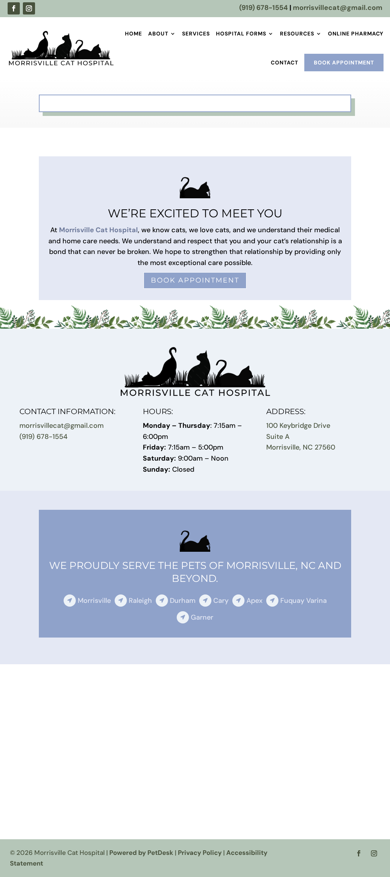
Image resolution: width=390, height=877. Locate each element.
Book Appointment (344, 62)
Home (133, 33)
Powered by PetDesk (141, 852)
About (158, 33)
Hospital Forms (241, 33)
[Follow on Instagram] (29, 8)
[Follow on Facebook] (14, 8)
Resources (297, 33)
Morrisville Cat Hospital (98, 230)
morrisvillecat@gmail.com (337, 7)
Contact (284, 62)
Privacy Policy (200, 852)
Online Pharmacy (356, 33)
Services (196, 33)
